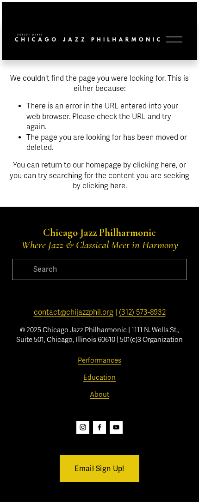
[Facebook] (99, 427)
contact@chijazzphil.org (73, 312)
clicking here (154, 165)
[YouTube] (116, 427)
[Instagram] (82, 427)
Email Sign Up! (99, 468)
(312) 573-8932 (142, 312)
